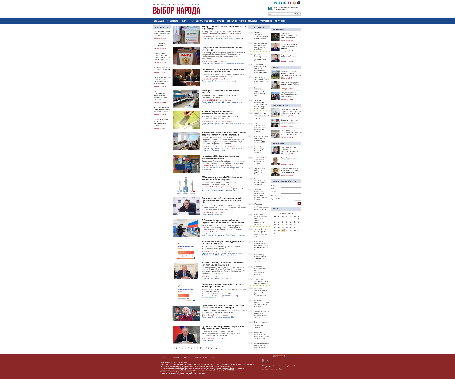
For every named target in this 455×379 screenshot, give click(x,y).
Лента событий (257, 27)
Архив (212, 357)
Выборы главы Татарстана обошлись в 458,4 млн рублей (224, 27)
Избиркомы (231, 21)
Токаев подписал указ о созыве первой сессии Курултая (257, 160)
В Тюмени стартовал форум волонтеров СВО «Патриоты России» (259, 346)
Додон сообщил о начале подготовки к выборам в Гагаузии (258, 325)
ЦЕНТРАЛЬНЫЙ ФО (230, 296)
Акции (276, 67)
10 (201, 348)
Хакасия (211, 104)
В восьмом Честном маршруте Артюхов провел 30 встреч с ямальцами (258, 182)
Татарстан (239, 38)
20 (287, 227)
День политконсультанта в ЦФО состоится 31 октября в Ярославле (223, 285)
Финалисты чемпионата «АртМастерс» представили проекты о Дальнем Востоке (258, 194)
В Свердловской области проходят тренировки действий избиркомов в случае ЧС (258, 219)
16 (298, 225)
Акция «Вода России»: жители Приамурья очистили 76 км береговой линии (258, 68)
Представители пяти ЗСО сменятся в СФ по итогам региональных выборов (223, 306)
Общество (252, 21)
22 (295, 227)
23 (298, 227)
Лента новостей (207, 38)
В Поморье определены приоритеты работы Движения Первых (259, 207)
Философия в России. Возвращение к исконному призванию (289, 149)
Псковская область (218, 150)
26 (283, 230)
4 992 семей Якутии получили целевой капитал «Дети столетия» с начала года (258, 233)
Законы (220, 21)
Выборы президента (205, 21)
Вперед (213, 348)
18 (279, 227)
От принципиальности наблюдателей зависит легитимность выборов (289, 122)
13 (287, 225)
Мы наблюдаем (280, 105)
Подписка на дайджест (284, 181)
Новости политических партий (225, 81)
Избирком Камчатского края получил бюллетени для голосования (258, 57)
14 (291, 225)
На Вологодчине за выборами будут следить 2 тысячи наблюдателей (291, 132)
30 (207, 348)
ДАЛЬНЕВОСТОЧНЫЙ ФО (210, 255)
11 (279, 225)
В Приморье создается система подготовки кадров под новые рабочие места (258, 245)
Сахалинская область (228, 255)
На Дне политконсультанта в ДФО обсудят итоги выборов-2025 (223, 242)
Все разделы (159, 21)
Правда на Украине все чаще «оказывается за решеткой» (289, 46)
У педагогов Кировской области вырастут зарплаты (258, 281)
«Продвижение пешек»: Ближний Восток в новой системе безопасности (290, 170)
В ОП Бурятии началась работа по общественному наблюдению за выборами (258, 258)
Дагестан (228, 278)
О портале (175, 357)
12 (283, 225)
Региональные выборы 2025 (224, 38)
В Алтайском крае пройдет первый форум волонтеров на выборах (258, 46)
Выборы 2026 (173, 21)
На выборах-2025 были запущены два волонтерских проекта (220, 157)
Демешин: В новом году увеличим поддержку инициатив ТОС (258, 139)
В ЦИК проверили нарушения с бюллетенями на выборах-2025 (217, 112)
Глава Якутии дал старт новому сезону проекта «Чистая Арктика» (259, 116)
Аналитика (278, 143)
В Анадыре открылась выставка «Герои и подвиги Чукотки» (259, 303)
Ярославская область (209, 298)
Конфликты (279, 21)
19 (283, 227)
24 (275, 230)
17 (275, 227)
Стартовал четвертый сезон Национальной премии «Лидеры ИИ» (257, 92)
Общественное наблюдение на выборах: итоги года (222, 48)
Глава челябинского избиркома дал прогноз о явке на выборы (259, 314)
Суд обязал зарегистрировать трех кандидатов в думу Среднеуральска (258, 292)
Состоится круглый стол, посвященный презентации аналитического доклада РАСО (221, 200)
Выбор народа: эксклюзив (211, 168)
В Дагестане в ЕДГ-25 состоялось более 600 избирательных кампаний (222, 263)
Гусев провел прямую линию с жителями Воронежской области (257, 270)
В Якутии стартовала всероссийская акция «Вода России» (289, 94)
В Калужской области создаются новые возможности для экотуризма (259, 335)
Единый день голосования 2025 (213, 191)
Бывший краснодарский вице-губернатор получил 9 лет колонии (257, 127)
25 (279, 230)
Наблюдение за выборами (234, 63)
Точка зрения (266, 21)
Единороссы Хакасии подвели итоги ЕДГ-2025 (220, 91)
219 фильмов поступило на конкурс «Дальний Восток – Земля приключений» (258, 104)
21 (291, 227)
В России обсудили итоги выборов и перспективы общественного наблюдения (223, 221)
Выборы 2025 (188, 21)
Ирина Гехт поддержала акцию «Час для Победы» (290, 83)
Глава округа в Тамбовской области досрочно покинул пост (259, 80)
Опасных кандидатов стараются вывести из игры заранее (258, 35)
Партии (242, 21)
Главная (164, 357)
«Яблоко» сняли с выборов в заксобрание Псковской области (258, 171)
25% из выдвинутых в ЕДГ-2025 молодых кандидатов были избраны (222, 178)
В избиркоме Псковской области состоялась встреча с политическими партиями (224, 133)
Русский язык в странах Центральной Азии (289, 159)
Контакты (186, 357)
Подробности (161, 27)
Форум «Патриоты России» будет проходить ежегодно (258, 150)
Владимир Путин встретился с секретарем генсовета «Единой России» (223, 70)
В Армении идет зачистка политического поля (290, 56)
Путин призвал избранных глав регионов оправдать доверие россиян (223, 327)
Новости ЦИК (211, 125)
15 (295, 225)
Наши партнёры (200, 357)
